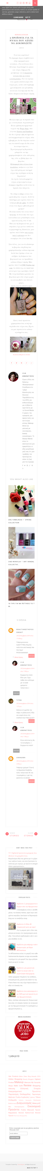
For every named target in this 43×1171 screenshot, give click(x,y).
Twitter (28, 354)
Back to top (31, 1168)
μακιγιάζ (36, 1103)
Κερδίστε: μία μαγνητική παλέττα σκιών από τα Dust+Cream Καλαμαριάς (25, 971)
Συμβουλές (25, 1097)
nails (16, 1086)
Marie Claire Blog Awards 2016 (29, 1076)
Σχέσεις (32, 1097)
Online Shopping (15, 1079)
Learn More (18, 17)
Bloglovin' (22, 354)
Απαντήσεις (18, 657)
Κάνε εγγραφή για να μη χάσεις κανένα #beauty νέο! (24, 1129)
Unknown (20, 757)
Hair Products (13, 1076)
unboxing (11, 1089)
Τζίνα (19, 700)
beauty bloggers (28, 1079)
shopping (36, 1086)
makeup (19, 1082)
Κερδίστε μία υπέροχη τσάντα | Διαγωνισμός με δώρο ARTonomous (28, 947)
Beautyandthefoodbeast (25, 630)
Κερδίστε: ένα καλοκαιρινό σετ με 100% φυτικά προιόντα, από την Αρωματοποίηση (28, 994)
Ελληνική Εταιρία (30, 1088)
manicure (27, 1082)
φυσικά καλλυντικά (26, 1113)
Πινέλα (18, 1097)
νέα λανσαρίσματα (16, 1107)
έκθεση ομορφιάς (25, 1100)
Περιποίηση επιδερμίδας (19, 1094)
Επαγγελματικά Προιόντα (24, 1091)
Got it (27, 17)
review (28, 1085)
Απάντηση (31, 655)
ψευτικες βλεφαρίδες (20, 1115)
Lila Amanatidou (28, 374)
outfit (21, 1086)
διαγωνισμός (24, 1103)
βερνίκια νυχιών (21, 34)
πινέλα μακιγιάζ (27, 1110)
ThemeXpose (21, 1164)
